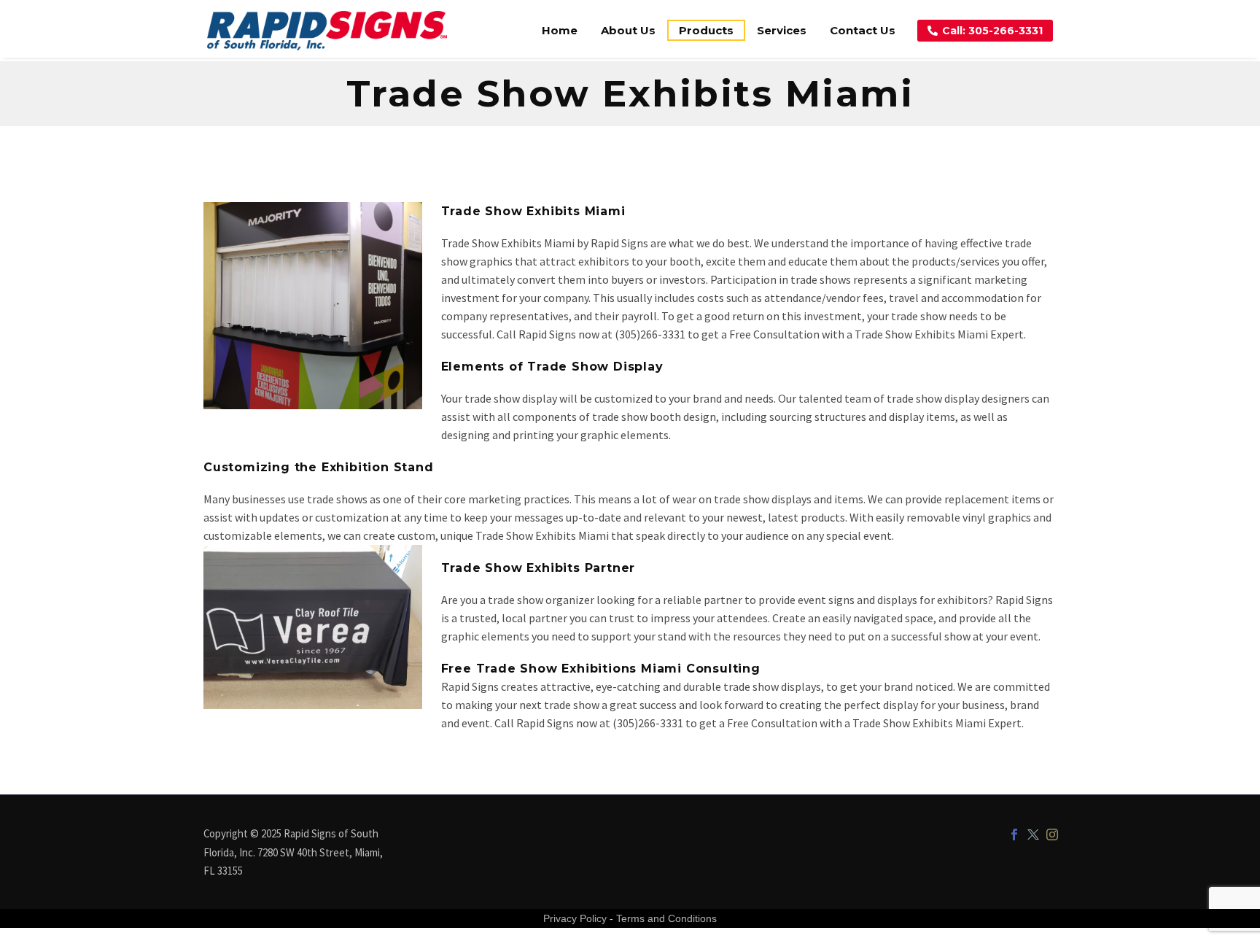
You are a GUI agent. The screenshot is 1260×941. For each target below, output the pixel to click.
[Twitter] (1033, 834)
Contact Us (862, 30)
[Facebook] (1014, 834)
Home (560, 30)
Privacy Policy (575, 918)
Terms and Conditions (666, 918)
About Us (628, 30)
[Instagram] (1052, 834)
